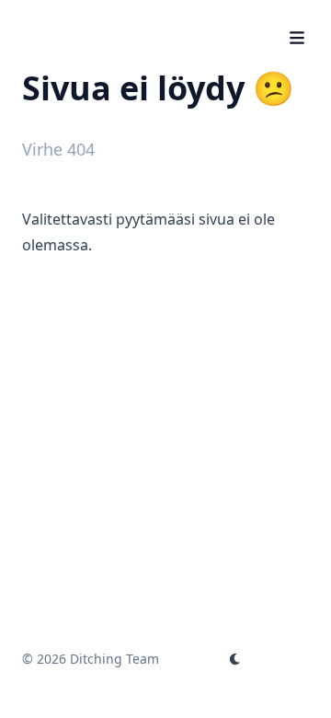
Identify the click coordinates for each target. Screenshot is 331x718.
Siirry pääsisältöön (109, 17)
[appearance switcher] (235, 659)
